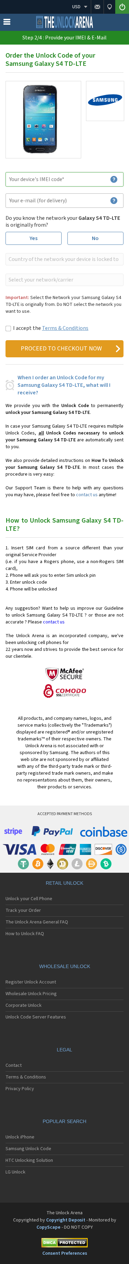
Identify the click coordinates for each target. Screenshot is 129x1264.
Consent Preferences (64, 1253)
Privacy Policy (20, 1088)
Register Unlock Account (31, 982)
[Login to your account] (122, 7)
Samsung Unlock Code (28, 1148)
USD (76, 6)
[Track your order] (109, 7)
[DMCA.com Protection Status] (64, 1244)
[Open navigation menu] (6, 23)
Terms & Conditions (65, 328)
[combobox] (64, 259)
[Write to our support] (97, 7)
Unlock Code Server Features (36, 1017)
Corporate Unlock (24, 1005)
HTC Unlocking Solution (29, 1160)
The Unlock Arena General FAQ (37, 922)
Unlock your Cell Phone (29, 898)
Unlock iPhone (20, 1137)
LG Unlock (15, 1172)
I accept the (50, 328)
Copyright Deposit (65, 1220)
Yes (33, 238)
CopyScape (48, 1227)
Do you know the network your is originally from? (63, 221)
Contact (14, 1065)
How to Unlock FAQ (25, 933)
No (95, 238)
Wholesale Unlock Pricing (31, 993)
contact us (87, 494)
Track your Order (23, 910)
